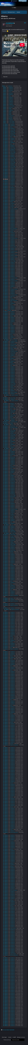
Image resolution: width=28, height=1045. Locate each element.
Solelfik (10, 108)
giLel (11, 143)
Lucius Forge (12, 129)
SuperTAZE (12, 296)
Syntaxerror (11, 90)
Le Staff (14, 1037)
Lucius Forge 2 (12, 105)
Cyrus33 (12, 502)
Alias (11, 365)
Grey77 (11, 829)
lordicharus (12, 654)
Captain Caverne (13, 392)
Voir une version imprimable (8, 1029)
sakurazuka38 (13, 344)
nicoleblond (10, 23)
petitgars (12, 403)
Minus (10, 96)
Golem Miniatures (13, 300)
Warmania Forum (11, 12)
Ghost (11, 324)
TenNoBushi (12, 431)
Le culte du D (11, 115)
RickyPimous (12, 150)
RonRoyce (10, 117)
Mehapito (10, 118)
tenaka (11, 713)
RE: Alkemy (5, 124)
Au (3, 310)
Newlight (12, 553)
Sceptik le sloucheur (14, 595)
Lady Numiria (13, 928)
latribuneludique (13, 228)
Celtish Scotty (13, 531)
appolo (11, 564)
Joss (11, 413)
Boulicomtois (12, 457)
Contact (9, 1037)
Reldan (11, 201)
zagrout (11, 335)
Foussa (10, 91)
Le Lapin (12, 186)
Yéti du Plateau (14, 340)
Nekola (10, 112)
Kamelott (12, 472)
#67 (25, 22)
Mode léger (4, 1037)
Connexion (14, 1)
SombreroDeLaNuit (14, 832)
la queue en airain (13, 208)
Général (18, 12)
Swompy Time (13, 246)
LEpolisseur (12, 624)
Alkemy (3, 86)
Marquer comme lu (21, 1037)
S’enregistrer (22, 1)
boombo (11, 231)
